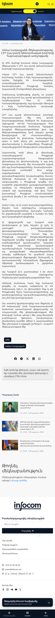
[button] (16, 359)
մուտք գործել (18, 480)
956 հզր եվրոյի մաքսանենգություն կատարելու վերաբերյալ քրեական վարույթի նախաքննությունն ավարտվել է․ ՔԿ (35, 425)
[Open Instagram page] (7, 589)
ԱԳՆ (7, 339)
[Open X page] (20, 589)
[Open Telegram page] (12, 589)
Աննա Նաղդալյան (15, 346)
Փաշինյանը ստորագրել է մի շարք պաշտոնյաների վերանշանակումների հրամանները (35, 443)
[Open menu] (52, 4)
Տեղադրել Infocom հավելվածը (20, 602)
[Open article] (10, 407)
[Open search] (49, 4)
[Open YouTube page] (16, 589)
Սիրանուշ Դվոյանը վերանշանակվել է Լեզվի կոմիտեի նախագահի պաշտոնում (36, 405)
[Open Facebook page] (3, 589)
